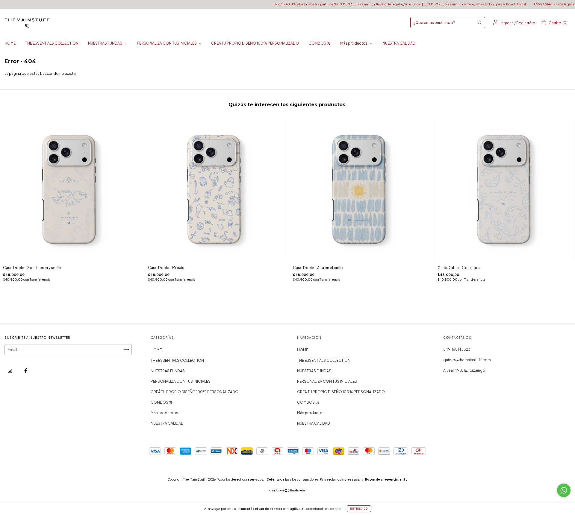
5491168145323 (456, 349)
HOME (10, 43)
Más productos (354, 43)
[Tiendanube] (287, 491)
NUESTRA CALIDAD (398, 43)
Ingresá (507, 23)
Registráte (525, 23)
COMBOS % (319, 43)
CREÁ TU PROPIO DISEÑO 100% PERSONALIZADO (255, 43)
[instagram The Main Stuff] (10, 370)
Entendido (359, 508)
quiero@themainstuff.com (467, 360)
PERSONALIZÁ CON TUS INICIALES (167, 43)
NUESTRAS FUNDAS (105, 43)
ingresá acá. (350, 479)
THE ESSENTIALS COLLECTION (51, 43)
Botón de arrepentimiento (386, 479)
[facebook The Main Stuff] (25, 370)
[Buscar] (479, 22)
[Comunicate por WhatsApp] (564, 490)
